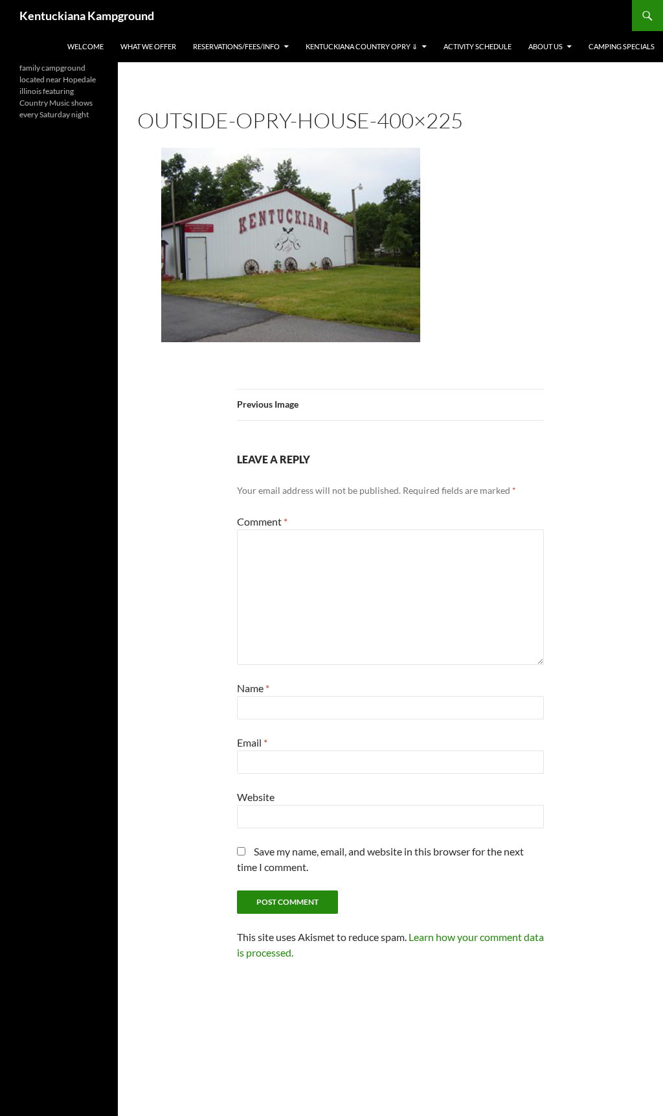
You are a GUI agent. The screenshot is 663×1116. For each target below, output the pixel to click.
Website (256, 797)
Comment (262, 521)
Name (253, 688)
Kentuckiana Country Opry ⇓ (362, 46)
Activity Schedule (477, 46)
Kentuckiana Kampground (86, 15)
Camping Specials (622, 46)
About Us (545, 46)
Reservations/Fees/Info (236, 46)
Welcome (85, 46)
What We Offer (148, 46)
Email (252, 742)
